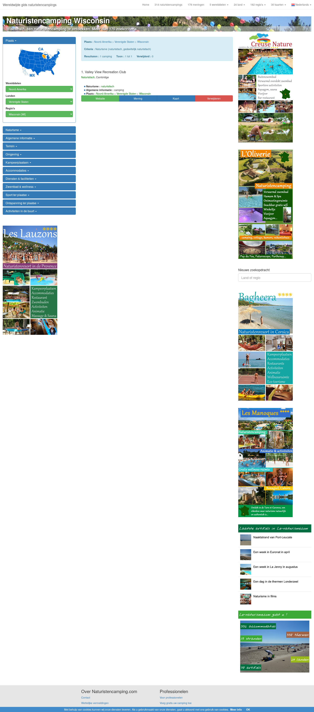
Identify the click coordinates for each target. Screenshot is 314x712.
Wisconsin (143, 41)
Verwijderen (214, 98)
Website (100, 98)
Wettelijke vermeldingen (95, 703)
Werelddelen (13, 83)
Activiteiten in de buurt (20, 211)
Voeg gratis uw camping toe (176, 703)
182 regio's (257, 4)
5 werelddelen (218, 4)
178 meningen (196, 4)
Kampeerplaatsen (17, 162)
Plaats (10, 40)
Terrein (10, 146)
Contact (85, 697)
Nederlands (302, 4)
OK (248, 709)
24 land (238, 4)
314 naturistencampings (168, 4)
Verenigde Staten (124, 41)
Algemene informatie (19, 138)
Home (145, 4)
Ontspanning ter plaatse (21, 203)
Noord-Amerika (103, 41)
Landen (10, 96)
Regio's (10, 108)
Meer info (236, 709)
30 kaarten (277, 4)
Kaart (176, 98)
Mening (138, 98)
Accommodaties (16, 170)
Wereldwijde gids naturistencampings (30, 4)
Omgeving (13, 154)
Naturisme (13, 130)
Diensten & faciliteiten (20, 178)
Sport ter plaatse (16, 195)
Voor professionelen (171, 697)
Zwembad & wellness (20, 187)
